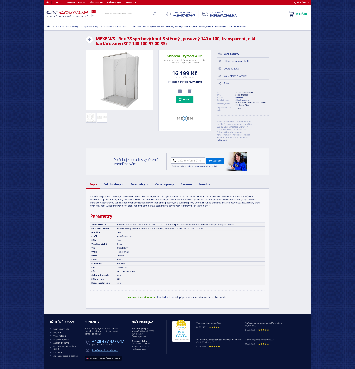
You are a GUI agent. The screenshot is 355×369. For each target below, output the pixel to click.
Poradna (204, 184)
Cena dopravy (164, 184)
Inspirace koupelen (75, 2)
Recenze (186, 184)
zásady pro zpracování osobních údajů (200, 166)
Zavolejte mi (215, 160)
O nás (56, 2)
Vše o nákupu (96, 2)
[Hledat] (154, 13)
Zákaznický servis (61, 342)
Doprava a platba (61, 339)
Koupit (187, 99)
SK (93, 15)
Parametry (139, 184)
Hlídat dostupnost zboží (236, 61)
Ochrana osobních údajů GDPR (64, 347)
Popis (93, 184)
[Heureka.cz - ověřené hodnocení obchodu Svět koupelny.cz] (181, 341)
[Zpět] (89, 39)
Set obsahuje (113, 184)
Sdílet (227, 83)
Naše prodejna (114, 2)
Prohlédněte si (165, 297)
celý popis (221, 140)
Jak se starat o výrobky (235, 76)
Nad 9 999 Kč (223, 14)
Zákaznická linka (184, 14)
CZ (93, 11)
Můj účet (57, 332)
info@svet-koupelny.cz (105, 350)
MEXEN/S (239, 97)
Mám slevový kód (61, 329)
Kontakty (131, 2)
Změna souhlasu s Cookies (65, 356)
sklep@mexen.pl (242, 100)
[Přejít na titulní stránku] (67, 13)
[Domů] (49, 2)
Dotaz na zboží (231, 68)
